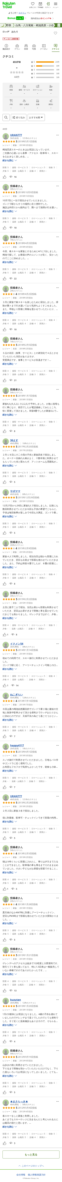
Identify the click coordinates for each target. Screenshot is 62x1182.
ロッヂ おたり (10, 31)
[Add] (55, 33)
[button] (20, 136)
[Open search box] (6, 117)
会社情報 (20, 1174)
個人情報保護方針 (37, 1174)
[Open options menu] (57, 135)
